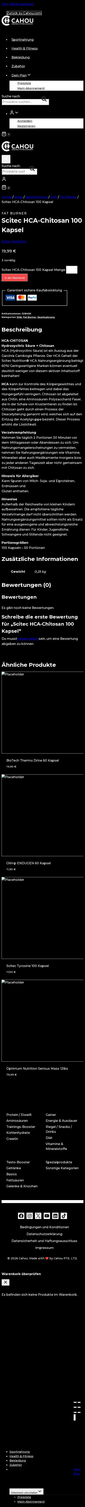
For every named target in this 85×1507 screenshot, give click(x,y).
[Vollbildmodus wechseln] (75, 1407)
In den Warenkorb (15, 277)
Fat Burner (14, 213)
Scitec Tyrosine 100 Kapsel (27, 966)
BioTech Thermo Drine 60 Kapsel (32, 760)
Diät (19, 317)
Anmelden (24, 121)
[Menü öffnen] (6, 159)
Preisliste (24, 83)
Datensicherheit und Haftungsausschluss (44, 1241)
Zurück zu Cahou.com (24, 13)
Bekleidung (20, 57)
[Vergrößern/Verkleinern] (79, 1407)
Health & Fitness (24, 48)
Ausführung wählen (23, 1071)
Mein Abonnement (31, 88)
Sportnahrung (22, 40)
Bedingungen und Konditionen (44, 1227)
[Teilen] (79, 1402)
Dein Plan (77, 1472)
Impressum (44, 1248)
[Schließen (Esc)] (75, 1402)
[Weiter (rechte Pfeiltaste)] (79, 1412)
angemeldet (28, 639)
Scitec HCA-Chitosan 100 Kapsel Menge (33, 269)
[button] (16, 113)
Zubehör (18, 66)
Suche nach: (11, 96)
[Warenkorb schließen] (5, 1282)
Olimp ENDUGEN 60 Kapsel (28, 863)
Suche (45, 99)
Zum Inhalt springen (18, 4)
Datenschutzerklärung (44, 1234)
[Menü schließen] (75, 1417)
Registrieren (26, 126)
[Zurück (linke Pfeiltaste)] (75, 1412)
